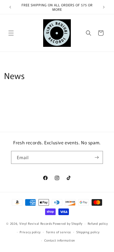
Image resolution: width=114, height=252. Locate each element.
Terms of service (58, 232)
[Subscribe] (96, 157)
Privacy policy (30, 232)
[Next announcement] (104, 7)
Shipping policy (88, 232)
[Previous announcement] (10, 7)
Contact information (59, 240)
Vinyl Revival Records (35, 223)
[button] (11, 33)
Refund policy (98, 223)
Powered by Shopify (67, 223)
